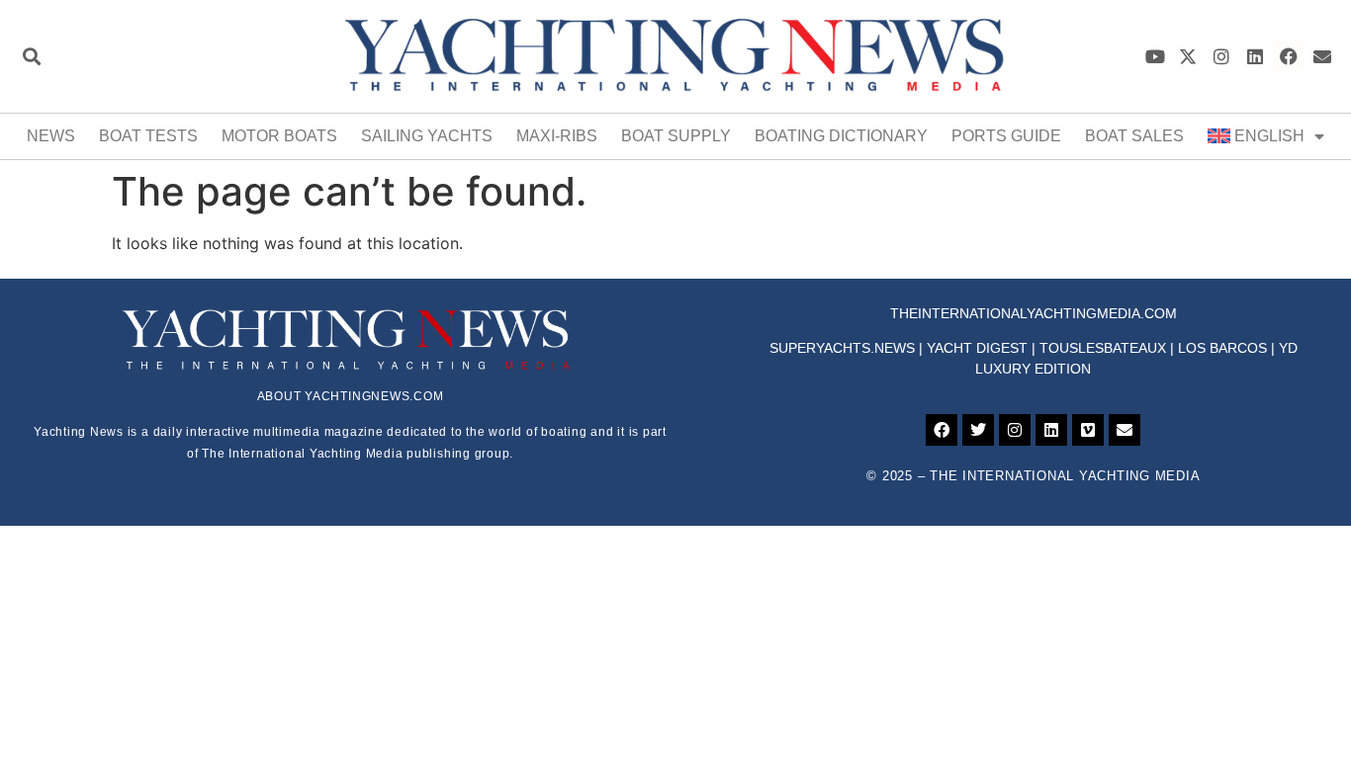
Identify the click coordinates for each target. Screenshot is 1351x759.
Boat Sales (1134, 135)
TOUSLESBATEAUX (1102, 348)
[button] (31, 56)
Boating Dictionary (841, 135)
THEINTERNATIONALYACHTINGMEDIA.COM (1033, 313)
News (51, 135)
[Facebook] (1288, 56)
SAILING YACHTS (427, 135)
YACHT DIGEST (977, 348)
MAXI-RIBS (556, 135)
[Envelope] (1321, 56)
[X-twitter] (1188, 56)
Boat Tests (148, 135)
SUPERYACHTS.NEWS (842, 348)
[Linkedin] (1255, 56)
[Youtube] (1154, 56)
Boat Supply (676, 135)
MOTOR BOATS (279, 135)
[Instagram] (1222, 56)
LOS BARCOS (1222, 348)
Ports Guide (1006, 135)
